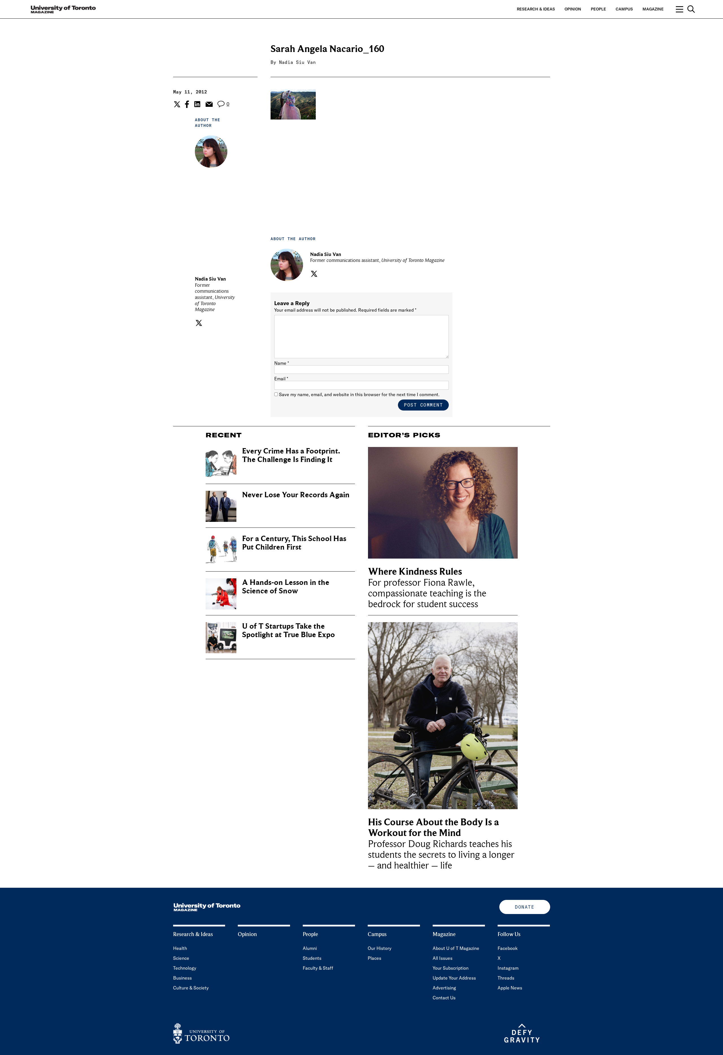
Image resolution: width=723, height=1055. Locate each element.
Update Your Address (454, 978)
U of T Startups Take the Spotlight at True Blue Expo (288, 630)
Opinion (573, 9)
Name (281, 363)
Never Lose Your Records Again (296, 495)
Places (374, 958)
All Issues (442, 958)
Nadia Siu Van (297, 62)
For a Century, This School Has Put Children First (294, 543)
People (598, 9)
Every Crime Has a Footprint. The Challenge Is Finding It (291, 455)
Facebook (508, 948)
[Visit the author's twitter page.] (198, 323)
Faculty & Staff (318, 968)
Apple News (510, 988)
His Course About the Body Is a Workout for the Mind (433, 828)
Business (182, 978)
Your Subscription (451, 968)
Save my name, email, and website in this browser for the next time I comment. (359, 394)
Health (180, 948)
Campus (624, 9)
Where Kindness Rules (415, 572)
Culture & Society (191, 988)
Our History (379, 948)
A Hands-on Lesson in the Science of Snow (285, 587)
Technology (184, 968)
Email (281, 378)
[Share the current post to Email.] (209, 104)
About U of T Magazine (456, 948)
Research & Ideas (536, 9)
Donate (524, 907)
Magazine (653, 9)
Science (181, 958)
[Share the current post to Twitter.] (176, 104)
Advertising (444, 988)
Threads (506, 978)
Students (312, 958)
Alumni (310, 948)
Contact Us (444, 997)
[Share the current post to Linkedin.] (197, 104)
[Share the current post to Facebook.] (187, 104)
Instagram (508, 968)
